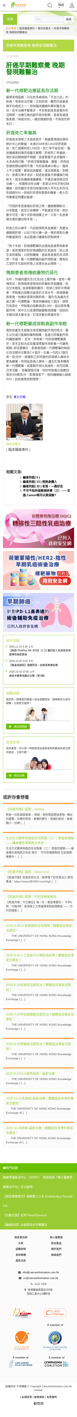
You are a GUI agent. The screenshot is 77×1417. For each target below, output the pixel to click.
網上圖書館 (56, 1237)
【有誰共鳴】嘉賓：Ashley (25, 809)
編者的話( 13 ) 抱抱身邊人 (40, 481)
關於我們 (56, 1248)
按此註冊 (19, 775)
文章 (20, 1243)
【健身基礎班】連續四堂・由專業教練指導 (33, 665)
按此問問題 (20, 726)
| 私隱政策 (26, 1397)
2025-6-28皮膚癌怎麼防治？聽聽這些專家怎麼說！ (38, 987)
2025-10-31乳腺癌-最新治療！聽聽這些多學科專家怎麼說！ (40, 1101)
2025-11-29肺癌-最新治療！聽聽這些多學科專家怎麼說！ (39, 1130)
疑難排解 (21, 1248)
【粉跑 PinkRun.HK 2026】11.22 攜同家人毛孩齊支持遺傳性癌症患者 (40, 652)
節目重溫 (56, 1243)
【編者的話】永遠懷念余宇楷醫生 (25, 1224)
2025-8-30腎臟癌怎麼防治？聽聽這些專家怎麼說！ (38, 1046)
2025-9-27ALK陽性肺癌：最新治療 (30, 1073)
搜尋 (68, 19)
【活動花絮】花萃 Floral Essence (25, 1215)
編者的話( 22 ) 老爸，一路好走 (43, 486)
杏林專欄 (11, 28)
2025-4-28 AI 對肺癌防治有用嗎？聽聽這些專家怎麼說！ (39, 928)
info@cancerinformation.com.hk (41, 1272)
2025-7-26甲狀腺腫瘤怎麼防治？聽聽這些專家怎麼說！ (40, 1017)
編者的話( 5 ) (31, 477)
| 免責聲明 (51, 1397)
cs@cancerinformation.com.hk (40, 1278)
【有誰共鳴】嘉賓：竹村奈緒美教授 (31, 896)
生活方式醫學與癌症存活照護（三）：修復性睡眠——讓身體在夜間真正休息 (40, 840)
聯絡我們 (56, 1254)
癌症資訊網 (20, 1237)
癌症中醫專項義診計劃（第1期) (27, 675)
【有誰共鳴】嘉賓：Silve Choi (27, 872)
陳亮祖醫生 (13, 444)
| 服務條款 (39, 1397)
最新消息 (21, 1260)
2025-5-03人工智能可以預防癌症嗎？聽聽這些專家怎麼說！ (40, 958)
